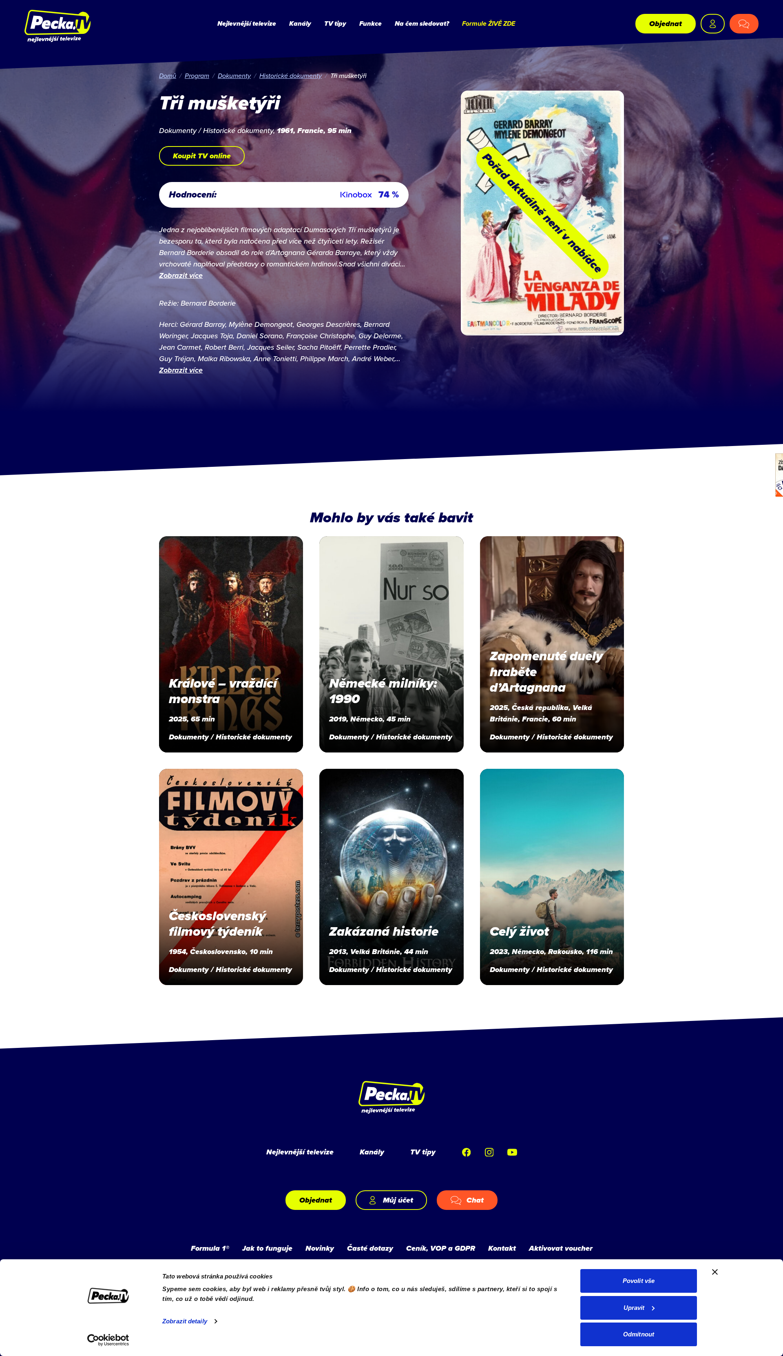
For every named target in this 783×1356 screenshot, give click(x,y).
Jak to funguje (267, 1248)
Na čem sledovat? (422, 23)
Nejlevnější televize (246, 23)
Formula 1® (210, 1248)
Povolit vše (639, 1280)
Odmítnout (638, 1334)
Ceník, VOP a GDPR (440, 1248)
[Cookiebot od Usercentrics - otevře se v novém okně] (108, 1340)
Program (197, 75)
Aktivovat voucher (561, 1248)
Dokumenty (234, 75)
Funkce (370, 23)
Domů (167, 75)
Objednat (665, 23)
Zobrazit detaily (184, 1321)
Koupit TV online (202, 156)
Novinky (319, 1248)
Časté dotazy (370, 1248)
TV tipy (335, 23)
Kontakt (502, 1248)
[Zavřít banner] (715, 1272)
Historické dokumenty (290, 75)
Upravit (634, 1307)
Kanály (300, 23)
